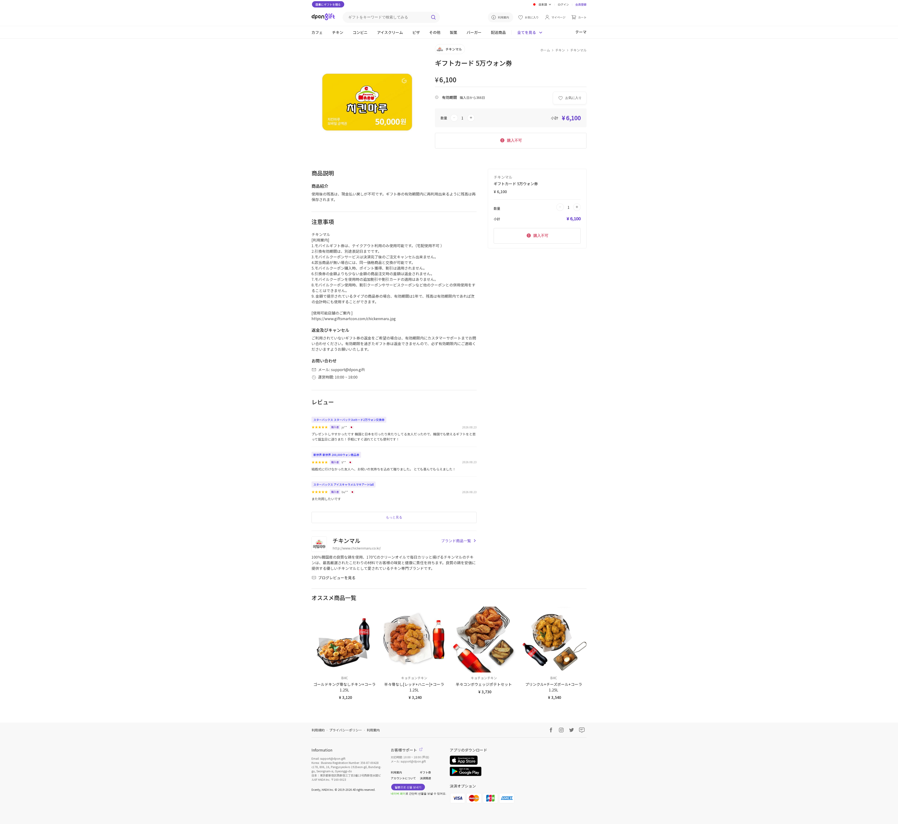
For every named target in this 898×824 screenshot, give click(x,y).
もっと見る (394, 517)
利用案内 (373, 730)
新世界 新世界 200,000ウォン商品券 (336, 455)
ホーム (545, 50)
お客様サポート (404, 750)
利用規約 (318, 730)
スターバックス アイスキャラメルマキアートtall (343, 484)
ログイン (563, 4)
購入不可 (514, 140)
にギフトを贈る (328, 4)
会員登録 (581, 4)
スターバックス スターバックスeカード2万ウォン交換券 (348, 420)
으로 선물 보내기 (408, 787)
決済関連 (425, 778)
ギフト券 (425, 772)
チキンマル (578, 50)
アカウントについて (403, 778)
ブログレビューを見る (336, 577)
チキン (560, 50)
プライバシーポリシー (345, 730)
